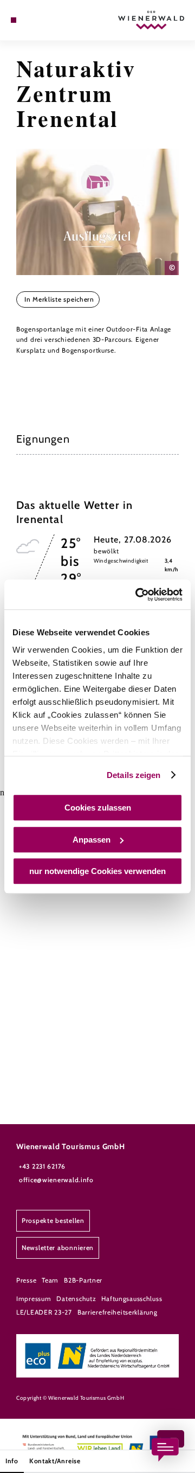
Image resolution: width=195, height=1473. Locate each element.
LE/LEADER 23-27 (44, 1312)
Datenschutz (76, 1299)
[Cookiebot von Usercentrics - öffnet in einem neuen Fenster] (138, 595)
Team (50, 1280)
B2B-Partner (83, 1280)
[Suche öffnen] (46, 20)
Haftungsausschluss (131, 1299)
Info (11, 1461)
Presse (26, 1280)
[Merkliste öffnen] (38, 20)
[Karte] (29, 20)
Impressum (33, 1299)
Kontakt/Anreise (55, 1461)
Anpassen (91, 839)
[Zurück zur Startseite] (151, 20)
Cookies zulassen (97, 807)
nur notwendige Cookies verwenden (97, 871)
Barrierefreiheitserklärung (117, 1312)
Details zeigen (133, 775)
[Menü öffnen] (13, 20)
